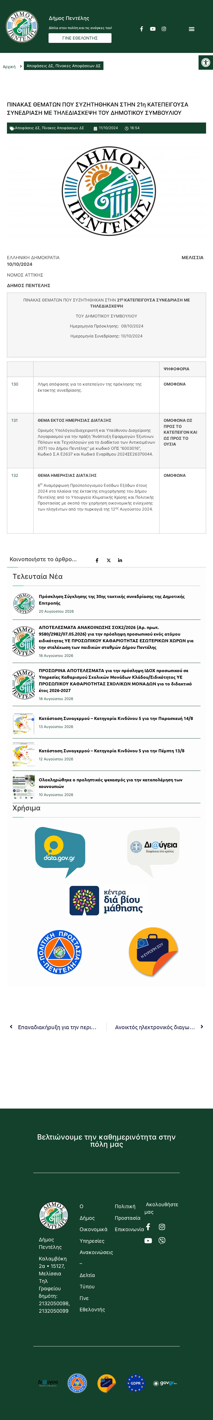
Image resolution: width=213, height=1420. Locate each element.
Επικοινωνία (127, 1229)
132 (14, 475)
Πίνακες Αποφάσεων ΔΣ (63, 128)
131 (14, 420)
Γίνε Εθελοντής (92, 1303)
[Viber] (165, 1241)
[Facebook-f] (141, 28)
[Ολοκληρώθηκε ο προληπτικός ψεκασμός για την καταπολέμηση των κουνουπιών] (23, 787)
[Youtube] (152, 28)
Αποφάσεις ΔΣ (27, 128)
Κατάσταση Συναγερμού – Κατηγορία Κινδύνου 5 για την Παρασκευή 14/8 (116, 718)
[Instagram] (163, 28)
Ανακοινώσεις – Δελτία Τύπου (92, 1269)
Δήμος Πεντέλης (69, 18)
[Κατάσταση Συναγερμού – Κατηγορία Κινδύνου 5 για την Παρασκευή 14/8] (23, 722)
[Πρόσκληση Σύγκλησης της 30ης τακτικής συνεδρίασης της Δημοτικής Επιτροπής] (23, 603)
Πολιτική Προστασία (127, 1212)
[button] (206, 62)
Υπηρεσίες (92, 1241)
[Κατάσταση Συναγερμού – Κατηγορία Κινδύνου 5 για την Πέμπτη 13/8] (23, 754)
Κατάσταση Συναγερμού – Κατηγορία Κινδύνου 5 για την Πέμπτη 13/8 (111, 750)
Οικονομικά (92, 1229)
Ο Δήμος (87, 1212)
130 (14, 384)
